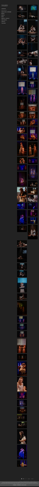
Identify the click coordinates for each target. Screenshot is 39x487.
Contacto (3, 21)
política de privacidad (26, 481)
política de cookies (33, 481)
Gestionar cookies (23, 484)
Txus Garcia (3, 23)
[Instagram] (23, 479)
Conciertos (3, 8)
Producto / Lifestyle (5, 18)
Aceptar (15, 484)
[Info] (25, 478)
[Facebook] (21, 479)
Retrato (2, 13)
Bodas (2, 16)
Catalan (29, 478)
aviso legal (20, 481)
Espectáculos (4, 10)
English (32, 478)
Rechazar (19, 484)
